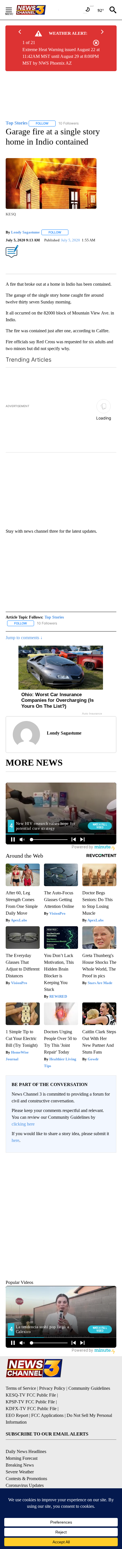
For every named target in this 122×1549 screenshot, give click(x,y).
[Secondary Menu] (13, 10)
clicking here (23, 1117)
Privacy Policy (52, 1381)
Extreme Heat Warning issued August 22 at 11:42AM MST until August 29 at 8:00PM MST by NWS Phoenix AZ (61, 56)
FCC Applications (47, 1408)
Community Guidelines (89, 1381)
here (15, 1133)
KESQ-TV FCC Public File (31, 1388)
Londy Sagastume (25, 232)
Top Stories (54, 610)
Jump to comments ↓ (24, 630)
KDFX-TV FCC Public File (31, 1401)
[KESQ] (37, 10)
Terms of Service (21, 1381)
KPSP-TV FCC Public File (30, 1394)
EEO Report (17, 1408)
